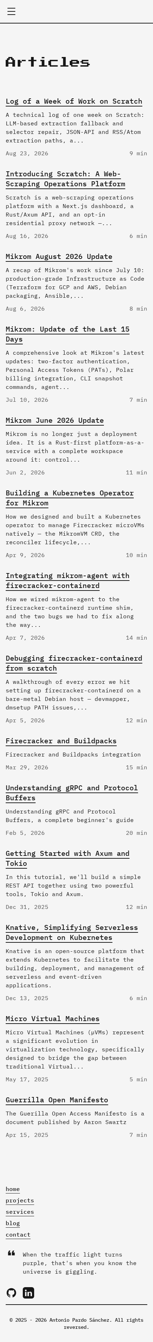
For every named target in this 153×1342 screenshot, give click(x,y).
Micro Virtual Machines (53, 1018)
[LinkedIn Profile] (28, 1293)
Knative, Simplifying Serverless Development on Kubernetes (72, 932)
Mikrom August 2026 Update (59, 256)
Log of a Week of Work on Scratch (74, 101)
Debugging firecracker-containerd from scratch (74, 663)
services (20, 1211)
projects (20, 1200)
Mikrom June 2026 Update (55, 420)
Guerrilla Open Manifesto (57, 1099)
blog (13, 1223)
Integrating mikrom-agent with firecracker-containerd (68, 580)
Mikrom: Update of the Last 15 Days (68, 334)
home (13, 1188)
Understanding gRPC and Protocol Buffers (72, 792)
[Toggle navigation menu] (11, 11)
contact (18, 1234)
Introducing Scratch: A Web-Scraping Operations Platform (65, 178)
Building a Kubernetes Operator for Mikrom (70, 498)
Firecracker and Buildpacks (61, 740)
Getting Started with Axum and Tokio (68, 858)
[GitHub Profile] (11, 1293)
